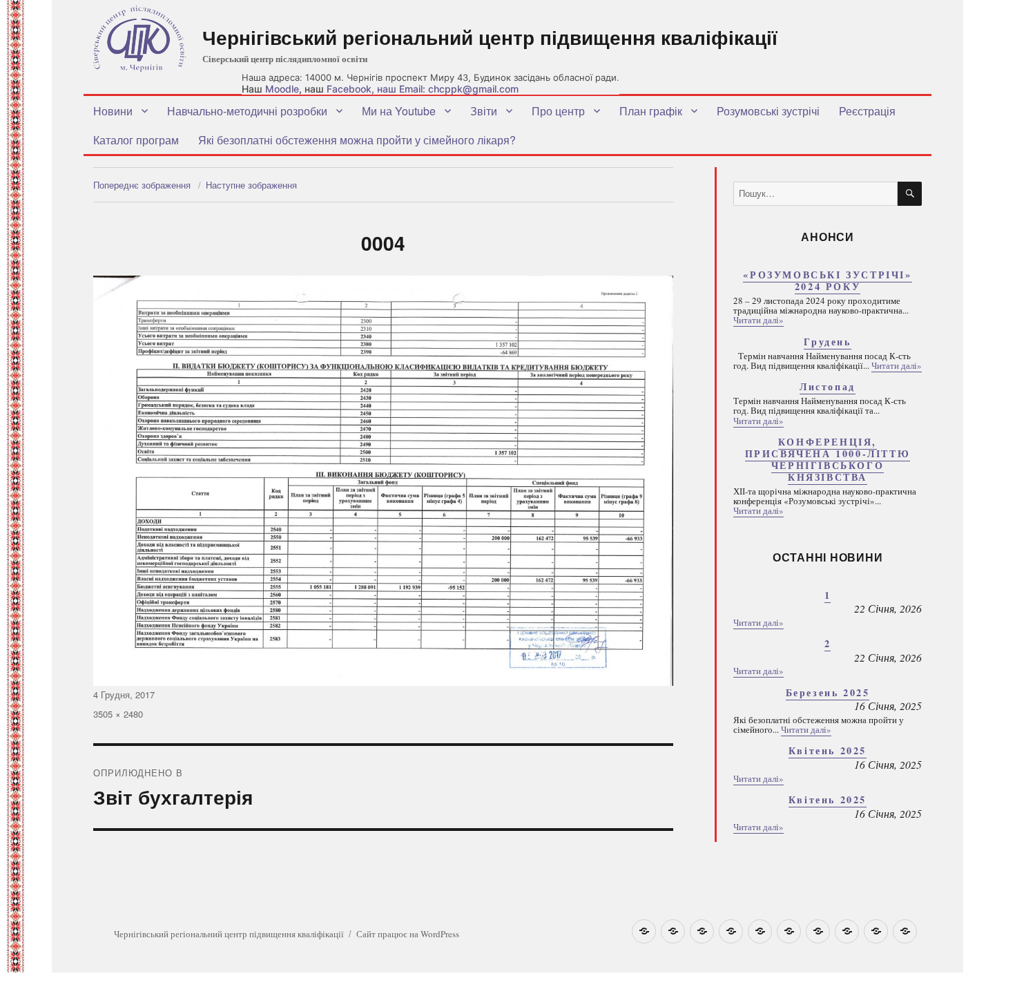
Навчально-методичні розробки (247, 111)
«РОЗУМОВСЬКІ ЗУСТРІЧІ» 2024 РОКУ (827, 280)
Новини (113, 111)
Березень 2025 (828, 692)
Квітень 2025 (828, 750)
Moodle (282, 89)
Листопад (828, 386)
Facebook (349, 89)
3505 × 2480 (118, 713)
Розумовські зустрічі (768, 111)
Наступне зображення (251, 184)
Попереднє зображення (142, 184)
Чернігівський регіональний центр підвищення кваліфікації (489, 37)
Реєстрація (867, 111)
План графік (650, 111)
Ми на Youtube (399, 111)
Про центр (558, 111)
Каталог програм (136, 140)
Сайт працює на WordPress (407, 934)
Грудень (827, 341)
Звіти (483, 111)
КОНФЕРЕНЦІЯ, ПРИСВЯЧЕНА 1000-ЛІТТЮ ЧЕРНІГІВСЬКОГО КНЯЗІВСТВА (828, 459)
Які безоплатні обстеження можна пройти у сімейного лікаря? (357, 140)
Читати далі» (758, 320)
